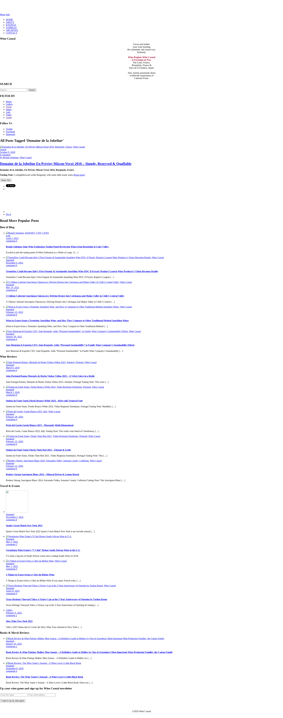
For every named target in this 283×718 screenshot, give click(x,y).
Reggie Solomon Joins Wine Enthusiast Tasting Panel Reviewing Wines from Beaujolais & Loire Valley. (57, 246)
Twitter (9, 129)
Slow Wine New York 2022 (19, 621)
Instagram (10, 134)
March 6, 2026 (13, 367)
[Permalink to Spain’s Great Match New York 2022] (17, 512)
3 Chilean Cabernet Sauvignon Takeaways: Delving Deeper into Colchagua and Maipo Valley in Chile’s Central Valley (65, 296)
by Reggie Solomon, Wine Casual (16, 157)
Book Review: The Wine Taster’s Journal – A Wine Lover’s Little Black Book (44, 677)
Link (8, 112)
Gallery (9, 104)
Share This (5, 180)
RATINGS (11, 25)
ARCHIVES (12, 30)
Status (8, 109)
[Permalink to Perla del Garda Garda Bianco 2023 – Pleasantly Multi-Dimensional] (33, 411)
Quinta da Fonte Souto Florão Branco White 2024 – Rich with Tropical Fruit (44, 400)
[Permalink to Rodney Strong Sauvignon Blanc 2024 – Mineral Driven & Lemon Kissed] (54, 460)
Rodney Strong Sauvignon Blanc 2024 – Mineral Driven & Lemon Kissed (42, 474)
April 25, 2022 (13, 591)
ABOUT (10, 22)
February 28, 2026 (14, 417)
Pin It (8, 214)
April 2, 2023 (12, 238)
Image (9, 101)
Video (8, 115)
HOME (9, 19)
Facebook (10, 131)
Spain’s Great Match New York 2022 (24, 525)
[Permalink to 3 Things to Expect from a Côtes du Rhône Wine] (36, 561)
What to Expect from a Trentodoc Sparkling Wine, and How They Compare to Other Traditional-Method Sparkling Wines (67, 320)
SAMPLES (11, 27)
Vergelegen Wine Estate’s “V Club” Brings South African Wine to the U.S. (43, 550)
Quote (9, 107)
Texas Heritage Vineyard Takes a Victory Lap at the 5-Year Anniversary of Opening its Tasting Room (56, 599)
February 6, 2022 (14, 613)
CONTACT (11, 33)
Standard (10, 260)
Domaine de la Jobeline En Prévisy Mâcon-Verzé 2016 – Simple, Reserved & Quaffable (65, 164)
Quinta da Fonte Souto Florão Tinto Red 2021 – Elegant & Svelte (38, 450)
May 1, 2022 (12, 566)
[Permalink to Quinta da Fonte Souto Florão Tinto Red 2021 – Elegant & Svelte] (53, 436)
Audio (9, 117)
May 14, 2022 (12, 287)
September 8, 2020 (14, 668)
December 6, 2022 (14, 263)
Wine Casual (141, 6)
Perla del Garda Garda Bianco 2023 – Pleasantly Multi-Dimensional (39, 425)
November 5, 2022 (14, 517)
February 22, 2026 (14, 466)
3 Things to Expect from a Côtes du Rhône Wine (30, 574)
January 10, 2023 (14, 644)
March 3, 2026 (13, 392)
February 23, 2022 (14, 312)
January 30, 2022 (14, 336)
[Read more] (79, 175)
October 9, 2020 (7, 152)
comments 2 (11, 544)
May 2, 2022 (12, 541)
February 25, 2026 (14, 441)
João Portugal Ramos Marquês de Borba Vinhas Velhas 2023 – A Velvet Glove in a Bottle (50, 376)
